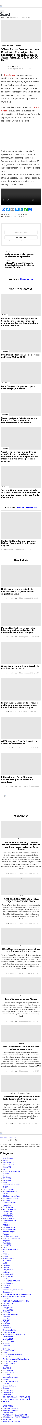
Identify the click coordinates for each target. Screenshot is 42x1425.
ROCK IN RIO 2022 (9, 1203)
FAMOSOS (7, 1305)
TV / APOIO (7, 1167)
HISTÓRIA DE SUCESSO (11, 1281)
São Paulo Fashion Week (11, 1196)
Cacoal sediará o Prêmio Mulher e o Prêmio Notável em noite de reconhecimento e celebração (19, 420)
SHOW (21, 895)
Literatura (6, 1265)
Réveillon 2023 (8, 1214)
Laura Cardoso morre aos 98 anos (21, 999)
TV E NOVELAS (8, 1162)
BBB (4, 1404)
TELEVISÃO (7, 1178)
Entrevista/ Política (9, 1330)
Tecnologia (7, 1180)
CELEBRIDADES (8, 1390)
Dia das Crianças (9, 1363)
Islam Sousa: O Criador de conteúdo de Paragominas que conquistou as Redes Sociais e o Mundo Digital (19, 705)
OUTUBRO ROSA (9, 1227)
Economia (6, 1346)
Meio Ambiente (8, 1258)
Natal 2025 (7, 1243)
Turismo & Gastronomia (11, 1171)
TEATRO (6, 1183)
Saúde (5, 1194)
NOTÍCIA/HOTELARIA (10, 1236)
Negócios (6, 1241)
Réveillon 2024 (8, 1212)
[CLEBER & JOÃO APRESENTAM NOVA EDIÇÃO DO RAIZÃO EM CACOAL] (21, 886)
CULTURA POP (8, 1370)
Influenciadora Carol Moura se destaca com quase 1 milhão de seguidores (17, 779)
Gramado (6, 1285)
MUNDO (6, 1254)
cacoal (6, 215)
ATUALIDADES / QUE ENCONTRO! (15, 1415)
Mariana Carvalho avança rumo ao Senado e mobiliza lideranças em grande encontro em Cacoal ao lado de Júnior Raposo (19, 322)
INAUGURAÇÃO (8, 1274)
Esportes (6, 1325)
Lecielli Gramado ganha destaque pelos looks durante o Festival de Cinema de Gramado (21, 1099)
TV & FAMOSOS (8, 1165)
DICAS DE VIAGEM (9, 1350)
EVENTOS (6, 1319)
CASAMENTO (8, 1393)
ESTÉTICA (6, 1323)
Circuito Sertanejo (9, 1386)
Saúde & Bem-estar (10, 1191)
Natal (5, 1247)
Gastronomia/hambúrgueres (13, 1290)
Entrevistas (7, 1328)
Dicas (5, 1352)
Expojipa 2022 (8, 1310)
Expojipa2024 (8, 1308)
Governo (6, 1288)
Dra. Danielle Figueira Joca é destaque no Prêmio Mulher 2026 (20, 356)
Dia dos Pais (7, 1357)
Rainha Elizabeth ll (9, 1221)
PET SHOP (7, 1225)
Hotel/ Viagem (8, 1276)
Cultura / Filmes (8, 1372)
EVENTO (6, 1321)
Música (5, 1252)
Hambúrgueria (8, 1283)
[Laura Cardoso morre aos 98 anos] (21, 985)
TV (4, 1169)
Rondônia (5, 383)
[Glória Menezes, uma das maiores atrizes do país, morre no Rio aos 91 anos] (21, 936)
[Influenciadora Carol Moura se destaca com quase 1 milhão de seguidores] (21, 764)
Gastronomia (7, 1292)
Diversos (6, 1348)
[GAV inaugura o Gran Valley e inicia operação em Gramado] (21, 728)
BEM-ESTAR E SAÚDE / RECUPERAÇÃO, (17, 1399)
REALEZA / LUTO (9, 1218)
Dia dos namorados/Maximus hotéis (16, 1359)
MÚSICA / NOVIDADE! (10, 1250)
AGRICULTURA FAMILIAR (11, 1422)
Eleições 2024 (8, 1339)
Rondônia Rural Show (10, 1198)
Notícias (5, 351)
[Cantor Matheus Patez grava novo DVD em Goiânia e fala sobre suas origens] (21, 525)
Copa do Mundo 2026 (10, 1381)
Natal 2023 (7, 1245)
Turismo (6, 1174)
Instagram (6, 1272)
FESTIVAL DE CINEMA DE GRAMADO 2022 (17, 1294)
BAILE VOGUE (8, 1406)
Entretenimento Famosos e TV (14, 1334)
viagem (5, 1160)
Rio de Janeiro (8, 1207)
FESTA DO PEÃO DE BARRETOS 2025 (16, 1301)
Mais (22, 868)
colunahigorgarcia (13, 217)
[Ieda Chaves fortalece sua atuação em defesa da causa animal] (21, 1033)
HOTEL (5, 1279)
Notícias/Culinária (9, 1229)
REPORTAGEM (8, 1216)
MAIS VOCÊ (7, 1261)
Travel (5, 1176)
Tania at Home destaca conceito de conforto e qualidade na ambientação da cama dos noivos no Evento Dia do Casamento (20, 493)
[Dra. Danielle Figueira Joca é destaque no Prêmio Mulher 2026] (21, 341)
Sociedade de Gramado (11, 1185)
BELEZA (6, 1401)
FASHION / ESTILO (9, 1303)
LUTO (21, 945)
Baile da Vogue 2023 (10, 1410)
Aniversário (7, 1419)
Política (4, 315)
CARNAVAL (7, 1395)
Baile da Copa (8, 1413)
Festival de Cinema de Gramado (21, 1093)
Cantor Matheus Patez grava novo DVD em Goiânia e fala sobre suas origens (18, 543)
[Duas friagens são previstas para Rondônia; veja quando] (21, 373)
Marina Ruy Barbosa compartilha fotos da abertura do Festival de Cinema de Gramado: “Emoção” (18, 630)
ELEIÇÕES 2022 (8, 1341)
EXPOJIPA (6, 1312)
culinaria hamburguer (10, 1377)
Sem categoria (8, 1189)
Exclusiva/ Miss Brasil (10, 1314)
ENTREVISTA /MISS (10, 1332)
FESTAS (6, 1299)
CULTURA (6, 1375)
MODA (5, 1256)
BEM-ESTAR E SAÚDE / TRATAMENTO (16, 1397)
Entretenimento (27, 508)
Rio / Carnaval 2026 (10, 1209)
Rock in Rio (7, 1205)
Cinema (6, 1388)
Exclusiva (6, 1317)
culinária (6, 1379)
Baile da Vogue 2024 (10, 1408)
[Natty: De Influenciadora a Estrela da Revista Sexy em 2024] (21, 653)
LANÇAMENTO (8, 1270)
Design (5, 1366)
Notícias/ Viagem (9, 1232)
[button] (5, 13)
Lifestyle (6, 1267)
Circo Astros (20, 215)
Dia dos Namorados (10, 1361)
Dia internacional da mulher (12, 1355)
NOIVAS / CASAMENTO (11, 1238)
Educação (6, 1343)
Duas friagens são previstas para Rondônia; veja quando (18, 387)
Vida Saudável (8, 1158)
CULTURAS (7, 1368)
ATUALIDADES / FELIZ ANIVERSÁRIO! (16, 1417)
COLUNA (6, 1384)
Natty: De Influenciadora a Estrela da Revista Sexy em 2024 (20, 667)
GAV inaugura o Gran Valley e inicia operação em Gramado (19, 742)
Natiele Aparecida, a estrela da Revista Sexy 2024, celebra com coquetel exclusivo (17, 591)
